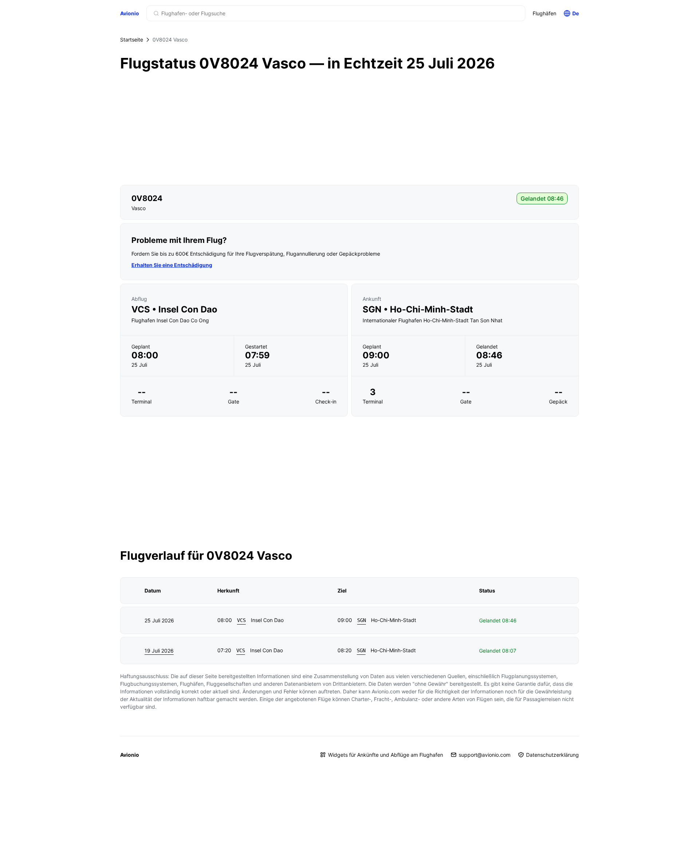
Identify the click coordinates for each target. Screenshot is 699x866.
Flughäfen (544, 13)
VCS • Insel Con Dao (174, 309)
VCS (241, 620)
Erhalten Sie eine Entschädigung (171, 265)
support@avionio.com (484, 755)
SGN (361, 620)
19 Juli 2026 (159, 650)
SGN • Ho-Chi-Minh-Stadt (418, 309)
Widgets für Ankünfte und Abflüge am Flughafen (385, 755)
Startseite (131, 39)
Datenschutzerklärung (552, 755)
